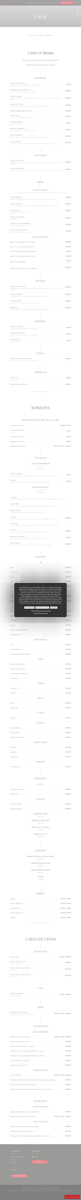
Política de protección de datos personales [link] (41, 610)
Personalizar (53, 607)
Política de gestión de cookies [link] (41, 613)
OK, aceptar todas (29, 607)
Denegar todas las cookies (42, 607)
